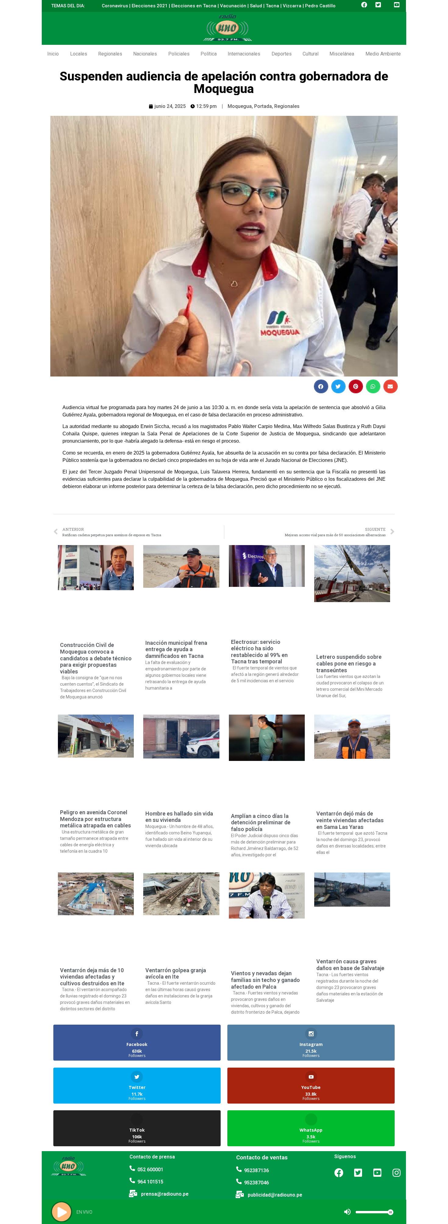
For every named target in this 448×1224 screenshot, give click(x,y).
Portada (263, 106)
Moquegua (240, 106)
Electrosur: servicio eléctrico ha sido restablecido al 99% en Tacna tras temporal (259, 652)
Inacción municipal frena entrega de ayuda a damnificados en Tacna (176, 649)
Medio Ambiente (383, 54)
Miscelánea (341, 54)
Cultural (310, 54)
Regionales (110, 54)
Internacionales (244, 54)
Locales (78, 54)
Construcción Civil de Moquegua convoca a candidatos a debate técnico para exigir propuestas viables (96, 658)
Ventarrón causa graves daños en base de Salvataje (350, 964)
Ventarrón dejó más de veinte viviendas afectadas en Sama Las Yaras (350, 820)
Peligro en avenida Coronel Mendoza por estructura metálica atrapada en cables (95, 819)
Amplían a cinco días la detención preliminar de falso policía (260, 822)
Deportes (282, 54)
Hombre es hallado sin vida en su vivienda (179, 816)
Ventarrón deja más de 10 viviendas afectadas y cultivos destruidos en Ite (92, 977)
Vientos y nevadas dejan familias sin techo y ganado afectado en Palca (265, 980)
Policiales (179, 54)
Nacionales (145, 54)
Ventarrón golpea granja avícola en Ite (175, 973)
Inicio (53, 54)
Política (209, 54)
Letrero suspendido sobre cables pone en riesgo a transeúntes (349, 663)
